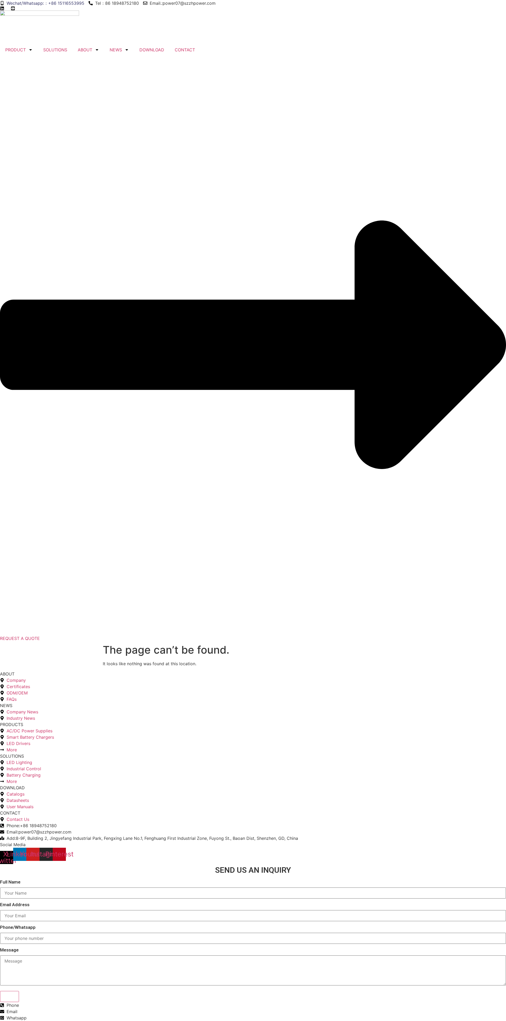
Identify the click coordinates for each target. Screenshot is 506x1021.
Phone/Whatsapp (18, 927)
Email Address (15, 904)
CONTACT (185, 49)
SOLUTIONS (55, 49)
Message (9, 950)
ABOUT (85, 49)
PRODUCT (15, 49)
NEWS (116, 49)
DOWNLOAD (151, 49)
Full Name (10, 882)
